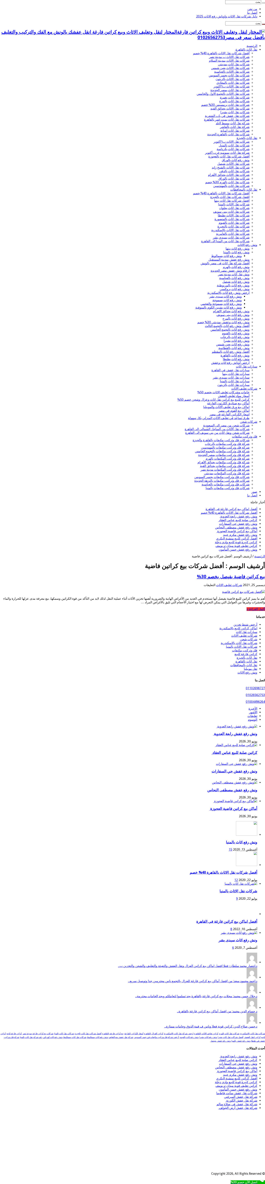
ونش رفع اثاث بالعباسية (234, 278)
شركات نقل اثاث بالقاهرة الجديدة (228, 134)
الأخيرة (253, 708)
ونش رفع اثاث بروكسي (234, 289)
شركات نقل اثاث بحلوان (234, 208)
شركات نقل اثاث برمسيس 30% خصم (225, 105)
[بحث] (263, 2)
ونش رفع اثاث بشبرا (236, 340)
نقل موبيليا (250, 669)
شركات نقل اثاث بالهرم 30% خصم (227, 182)
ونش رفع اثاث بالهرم (236, 267)
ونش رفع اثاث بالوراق (235, 160)
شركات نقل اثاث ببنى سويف (231, 212)
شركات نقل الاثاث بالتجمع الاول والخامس (223, 94)
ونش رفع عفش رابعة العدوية (238, 516)
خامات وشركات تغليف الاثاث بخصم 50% (223, 392)
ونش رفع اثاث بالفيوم (235, 333)
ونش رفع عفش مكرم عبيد (240, 535)
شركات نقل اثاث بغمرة (234, 97)
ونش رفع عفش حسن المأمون (238, 549)
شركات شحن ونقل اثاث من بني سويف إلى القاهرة (217, 433)
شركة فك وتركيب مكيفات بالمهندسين (225, 447)
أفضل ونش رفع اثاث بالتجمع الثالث (227, 326)
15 (230, 849)
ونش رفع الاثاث (247, 245)
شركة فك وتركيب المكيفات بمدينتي (226, 473)
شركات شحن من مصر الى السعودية (226, 425)
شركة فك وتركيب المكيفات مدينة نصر (225, 469)
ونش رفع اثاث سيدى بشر (225, 296)
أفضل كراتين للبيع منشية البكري (236, 538)
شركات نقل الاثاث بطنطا (233, 215)
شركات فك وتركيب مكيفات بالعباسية (225, 484)
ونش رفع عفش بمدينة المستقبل (228, 259)
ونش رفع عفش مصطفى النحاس (236, 527)
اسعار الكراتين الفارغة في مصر (229, 414)
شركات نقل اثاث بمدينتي (233, 64)
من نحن (252, 9)
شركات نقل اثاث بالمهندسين (231, 186)
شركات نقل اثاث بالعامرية (232, 234)
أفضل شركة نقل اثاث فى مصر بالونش (225, 263)
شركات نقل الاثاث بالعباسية (231, 72)
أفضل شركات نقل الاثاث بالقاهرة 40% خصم (221, 53)
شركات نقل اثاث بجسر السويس (229, 75)
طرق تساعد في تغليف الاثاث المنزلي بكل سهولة (218, 418)
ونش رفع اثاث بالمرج (236, 318)
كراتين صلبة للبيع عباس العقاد (237, 520)
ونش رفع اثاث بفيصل (235, 282)
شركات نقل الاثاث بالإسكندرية (230, 230)
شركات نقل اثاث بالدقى (234, 171)
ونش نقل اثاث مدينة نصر (233, 274)
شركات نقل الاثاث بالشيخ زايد (230, 167)
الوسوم (252, 719)
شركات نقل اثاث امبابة (234, 130)
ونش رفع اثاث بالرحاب (234, 337)
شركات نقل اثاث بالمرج (234, 101)
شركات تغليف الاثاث (244, 388)
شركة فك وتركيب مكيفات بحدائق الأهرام (223, 462)
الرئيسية (252, 46)
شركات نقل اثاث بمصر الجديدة (229, 90)
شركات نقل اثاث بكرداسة (233, 149)
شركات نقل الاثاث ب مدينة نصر (229, 57)
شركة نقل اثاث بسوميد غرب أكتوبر (227, 153)
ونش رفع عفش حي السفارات (238, 524)
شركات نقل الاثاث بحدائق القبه (229, 108)
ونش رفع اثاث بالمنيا (236, 252)
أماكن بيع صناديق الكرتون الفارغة (228, 403)
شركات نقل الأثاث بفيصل (233, 164)
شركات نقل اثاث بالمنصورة (232, 219)
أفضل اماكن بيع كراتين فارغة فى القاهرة (231, 509)
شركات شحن (248, 422)
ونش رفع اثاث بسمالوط (226, 256)
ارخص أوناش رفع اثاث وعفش (230, 363)
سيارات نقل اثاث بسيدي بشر (231, 377)
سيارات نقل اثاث (246, 366)
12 (236, 880)
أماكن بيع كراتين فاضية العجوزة (237, 531)
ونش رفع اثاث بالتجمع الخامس (229, 329)
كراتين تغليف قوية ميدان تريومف (236, 546)
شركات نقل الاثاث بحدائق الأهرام (228, 175)
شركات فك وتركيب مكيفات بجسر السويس (221, 477)
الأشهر (253, 712)
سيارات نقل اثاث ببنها (235, 374)
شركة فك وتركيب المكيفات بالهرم (227, 458)
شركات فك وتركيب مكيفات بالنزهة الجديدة (221, 481)
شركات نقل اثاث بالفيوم (234, 223)
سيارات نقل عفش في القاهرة (230, 370)
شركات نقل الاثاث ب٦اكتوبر (231, 86)
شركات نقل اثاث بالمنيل (234, 145)
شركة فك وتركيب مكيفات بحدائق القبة (224, 466)
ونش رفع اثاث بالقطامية (233, 348)
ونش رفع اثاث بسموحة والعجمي (221, 304)
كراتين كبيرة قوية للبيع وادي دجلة (236, 542)
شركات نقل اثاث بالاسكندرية (239, 643)
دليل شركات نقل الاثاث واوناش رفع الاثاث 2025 (226, 16)
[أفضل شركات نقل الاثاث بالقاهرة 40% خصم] (246, 865)
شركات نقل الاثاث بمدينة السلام (229, 60)
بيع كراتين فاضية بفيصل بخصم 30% (231, 576)
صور (254, 492)
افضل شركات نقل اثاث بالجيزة (229, 197)
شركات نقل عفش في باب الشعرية (227, 116)
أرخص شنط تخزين (245, 624)
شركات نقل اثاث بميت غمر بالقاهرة (226, 119)
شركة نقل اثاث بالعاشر (234, 127)
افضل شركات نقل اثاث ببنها (231, 200)
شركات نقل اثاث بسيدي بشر (231, 237)
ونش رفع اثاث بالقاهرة (235, 355)
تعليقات (252, 716)
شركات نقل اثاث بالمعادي (233, 83)
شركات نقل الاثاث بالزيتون (232, 79)
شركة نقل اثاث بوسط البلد (232, 123)
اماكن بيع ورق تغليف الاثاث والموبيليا (226, 407)
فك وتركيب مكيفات (244, 436)
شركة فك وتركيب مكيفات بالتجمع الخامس (222, 451)
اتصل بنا (252, 13)
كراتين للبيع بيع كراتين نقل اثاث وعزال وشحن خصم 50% (213, 399)
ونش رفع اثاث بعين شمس (232, 344)
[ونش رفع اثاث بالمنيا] (246, 834)
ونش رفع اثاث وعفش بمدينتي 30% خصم (223, 322)
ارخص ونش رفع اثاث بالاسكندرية (228, 293)
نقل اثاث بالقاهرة (246, 49)
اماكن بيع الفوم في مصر (233, 411)
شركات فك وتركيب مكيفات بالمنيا (227, 488)
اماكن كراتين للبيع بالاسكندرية (238, 628)
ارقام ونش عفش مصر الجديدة (230, 270)
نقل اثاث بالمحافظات (243, 189)
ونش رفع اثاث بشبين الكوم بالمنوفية (218, 307)
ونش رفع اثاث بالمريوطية (233, 285)
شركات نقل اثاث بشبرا (234, 112)
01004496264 (255, 702)
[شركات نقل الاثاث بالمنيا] (241, 884)
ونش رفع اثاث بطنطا (236, 359)
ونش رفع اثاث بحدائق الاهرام (231, 311)
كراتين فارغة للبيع (246, 654)
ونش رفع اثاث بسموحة (227, 300)
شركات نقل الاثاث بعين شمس (230, 68)
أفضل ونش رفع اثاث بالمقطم (230, 352)
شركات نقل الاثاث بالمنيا (233, 204)
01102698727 (255, 688)
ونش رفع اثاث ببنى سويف (233, 315)
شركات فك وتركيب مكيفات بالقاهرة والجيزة (221, 440)
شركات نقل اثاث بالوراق (233, 178)
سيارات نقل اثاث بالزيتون (233, 385)
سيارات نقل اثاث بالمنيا (234, 381)
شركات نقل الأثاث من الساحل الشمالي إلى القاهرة (217, 429)
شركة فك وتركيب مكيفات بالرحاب (227, 444)
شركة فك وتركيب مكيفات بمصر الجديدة (223, 455)
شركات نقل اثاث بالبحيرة (233, 226)
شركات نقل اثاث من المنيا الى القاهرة (225, 241)
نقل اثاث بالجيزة (247, 138)
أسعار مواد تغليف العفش (233, 396)
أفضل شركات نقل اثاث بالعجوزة (228, 156)
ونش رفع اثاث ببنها (237, 248)
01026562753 (255, 695)
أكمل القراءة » (256, 609)
